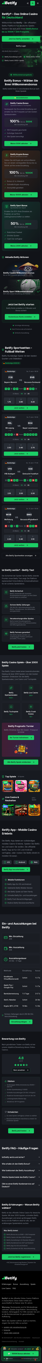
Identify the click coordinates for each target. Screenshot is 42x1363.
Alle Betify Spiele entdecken (19, 762)
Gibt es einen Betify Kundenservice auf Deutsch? (18, 1185)
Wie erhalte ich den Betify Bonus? (16, 1164)
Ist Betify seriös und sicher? (13, 1157)
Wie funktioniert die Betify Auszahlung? (18, 1170)
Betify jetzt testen (19, 647)
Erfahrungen (6, 1284)
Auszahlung (24, 1284)
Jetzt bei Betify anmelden (19, 39)
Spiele (33, 1284)
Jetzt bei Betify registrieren (19, 1257)
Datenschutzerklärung (9, 1341)
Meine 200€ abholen (19, 246)
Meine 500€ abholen (19, 143)
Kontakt (21, 1341)
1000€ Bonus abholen (19, 1354)
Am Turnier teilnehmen (19, 738)
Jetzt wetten (19, 408)
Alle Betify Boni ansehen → (10, 51)
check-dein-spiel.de (11, 1333)
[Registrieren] (32, 3)
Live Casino (6, 1288)
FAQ (14, 1288)
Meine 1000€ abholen (19, 195)
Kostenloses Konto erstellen (20, 317)
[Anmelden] (27, 3)
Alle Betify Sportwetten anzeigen (19, 556)
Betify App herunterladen (14, 869)
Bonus (15, 1284)
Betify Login (21, 46)
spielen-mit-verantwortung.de (15, 1327)
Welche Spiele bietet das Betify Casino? (18, 1177)
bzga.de (7, 1330)
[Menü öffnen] (37, 3)
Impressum (36, 1338)
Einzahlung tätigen (19, 1022)
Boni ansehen (19, 1070)
